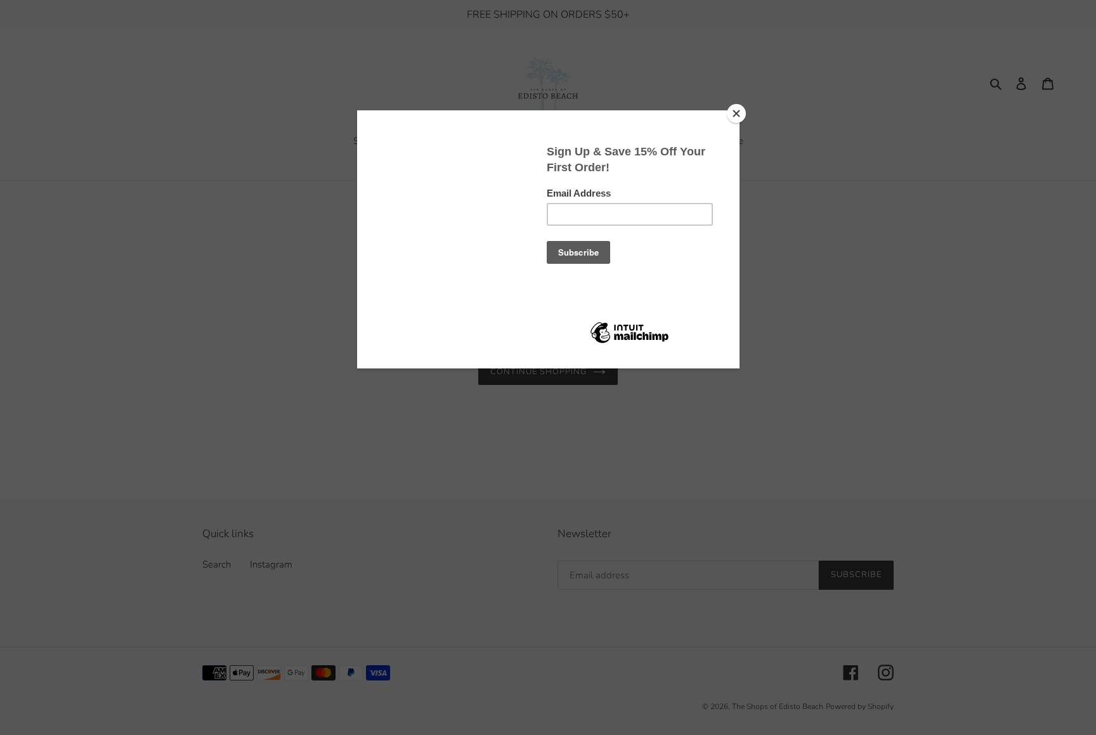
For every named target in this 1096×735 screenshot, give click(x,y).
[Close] (736, 113)
